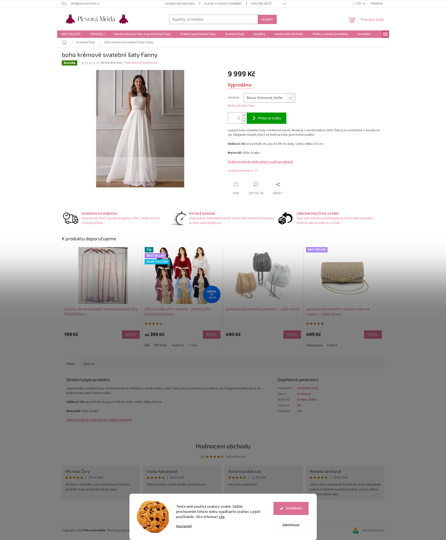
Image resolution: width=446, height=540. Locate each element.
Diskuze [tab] (89, 363)
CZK (358, 3)
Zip (299, 411)
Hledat (267, 19)
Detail (131, 334)
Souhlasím (294, 508)
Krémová (304, 394)
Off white (160, 345)
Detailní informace (240, 170)
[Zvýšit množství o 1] (244, 115)
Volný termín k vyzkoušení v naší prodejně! (260, 162)
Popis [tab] (70, 363)
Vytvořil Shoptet (373, 530)
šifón (313, 399)
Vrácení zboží (261, 4)
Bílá (147, 345)
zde (222, 516)
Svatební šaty (307, 388)
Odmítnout (290, 525)
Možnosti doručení (241, 106)
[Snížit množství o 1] (244, 121)
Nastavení (184, 526)
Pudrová (178, 345)
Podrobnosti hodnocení (140, 63)
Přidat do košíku (269, 118)
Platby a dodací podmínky (223, 4)
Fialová (332, 345)
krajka (302, 399)
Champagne (314, 345)
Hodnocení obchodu (180, 4)
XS (299, 405)
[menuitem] (71, 34)
